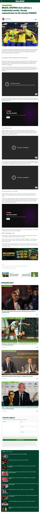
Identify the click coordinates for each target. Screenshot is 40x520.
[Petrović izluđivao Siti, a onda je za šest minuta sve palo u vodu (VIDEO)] (5, 491)
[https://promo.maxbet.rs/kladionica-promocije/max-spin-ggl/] (20, 254)
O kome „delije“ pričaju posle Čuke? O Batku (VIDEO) (18, 454)
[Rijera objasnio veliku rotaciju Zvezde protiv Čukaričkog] (5, 462)
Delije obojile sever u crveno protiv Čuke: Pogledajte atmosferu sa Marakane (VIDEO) (22, 478)
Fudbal (3, 351)
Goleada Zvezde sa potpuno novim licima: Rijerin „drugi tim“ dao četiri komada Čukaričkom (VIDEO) (22, 472)
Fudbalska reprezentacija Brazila (22, 266)
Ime (22, 421)
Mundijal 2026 (5, 382)
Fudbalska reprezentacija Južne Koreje (9, 268)
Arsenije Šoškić (8, 18)
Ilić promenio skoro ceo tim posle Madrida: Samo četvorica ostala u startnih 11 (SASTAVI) (22, 466)
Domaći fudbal (5, 318)
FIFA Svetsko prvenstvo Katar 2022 (8, 266)
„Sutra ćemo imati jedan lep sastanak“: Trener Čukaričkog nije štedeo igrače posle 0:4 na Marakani (23, 496)
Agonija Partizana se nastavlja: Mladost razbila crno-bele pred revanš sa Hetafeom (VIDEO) (23, 507)
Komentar (4, 421)
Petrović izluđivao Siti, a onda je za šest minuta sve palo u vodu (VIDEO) (21, 489)
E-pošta (22, 426)
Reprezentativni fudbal (7, 5)
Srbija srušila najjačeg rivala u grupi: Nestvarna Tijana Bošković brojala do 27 (22, 501)
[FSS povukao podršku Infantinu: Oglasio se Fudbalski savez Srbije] (20, 362)
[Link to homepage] (20, 1)
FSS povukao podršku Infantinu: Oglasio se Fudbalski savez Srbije (17, 376)
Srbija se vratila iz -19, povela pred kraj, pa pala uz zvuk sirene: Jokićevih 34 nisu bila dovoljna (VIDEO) (23, 484)
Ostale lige (11, 318)
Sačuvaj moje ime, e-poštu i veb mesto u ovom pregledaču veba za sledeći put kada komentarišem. (20, 437)
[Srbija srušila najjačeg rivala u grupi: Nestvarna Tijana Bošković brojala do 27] (5, 503)
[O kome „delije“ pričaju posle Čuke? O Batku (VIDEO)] (5, 456)
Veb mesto (22, 432)
